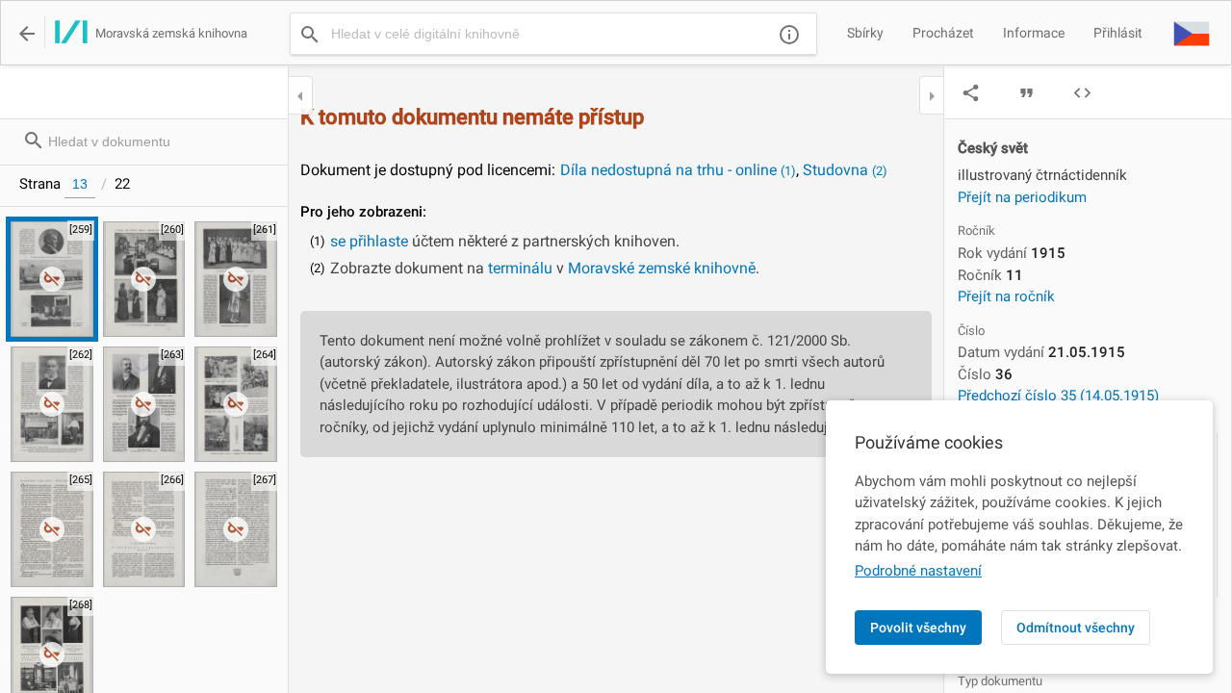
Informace (1034, 32)
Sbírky (865, 32)
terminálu (520, 268)
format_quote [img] (1026, 93)
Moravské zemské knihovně (662, 268)
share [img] (971, 93)
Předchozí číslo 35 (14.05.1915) (1058, 395)
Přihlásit (1117, 32)
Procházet (943, 32)
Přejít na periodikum (1022, 197)
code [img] (1082, 93)
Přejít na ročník (1006, 296)
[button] (1191, 33)
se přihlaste (369, 241)
